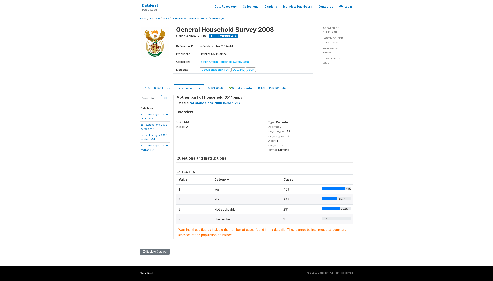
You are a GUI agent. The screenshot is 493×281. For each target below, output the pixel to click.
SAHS (165, 18)
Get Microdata (225, 36)
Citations (270, 6)
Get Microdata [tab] (242, 88)
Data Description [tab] (188, 88)
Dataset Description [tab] (156, 88)
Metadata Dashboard (297, 6)
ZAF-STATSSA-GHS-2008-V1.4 (189, 18)
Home (143, 18)
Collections (250, 6)
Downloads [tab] (215, 88)
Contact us (325, 6)
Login (348, 6)
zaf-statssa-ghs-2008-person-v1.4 (214, 102)
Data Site (154, 18)
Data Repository (226, 6)
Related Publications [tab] (272, 88)
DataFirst (150, 5)
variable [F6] (217, 18)
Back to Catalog (156, 251)
